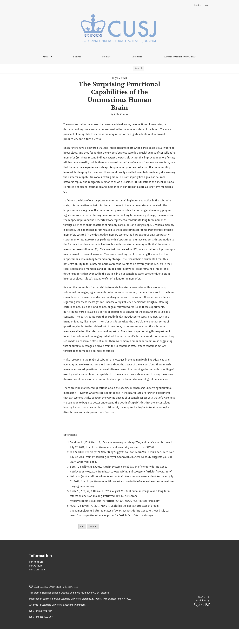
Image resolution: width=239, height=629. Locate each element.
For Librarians (37, 569)
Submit (77, 56)
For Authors (35, 565)
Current (106, 56)
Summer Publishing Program (180, 56)
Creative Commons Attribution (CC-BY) (80, 592)
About (46, 56)
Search (138, 68)
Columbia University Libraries (75, 598)
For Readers (36, 561)
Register (197, 5)
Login (206, 5)
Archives (137, 56)
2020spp (92, 526)
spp (82, 526)
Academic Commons (75, 604)
